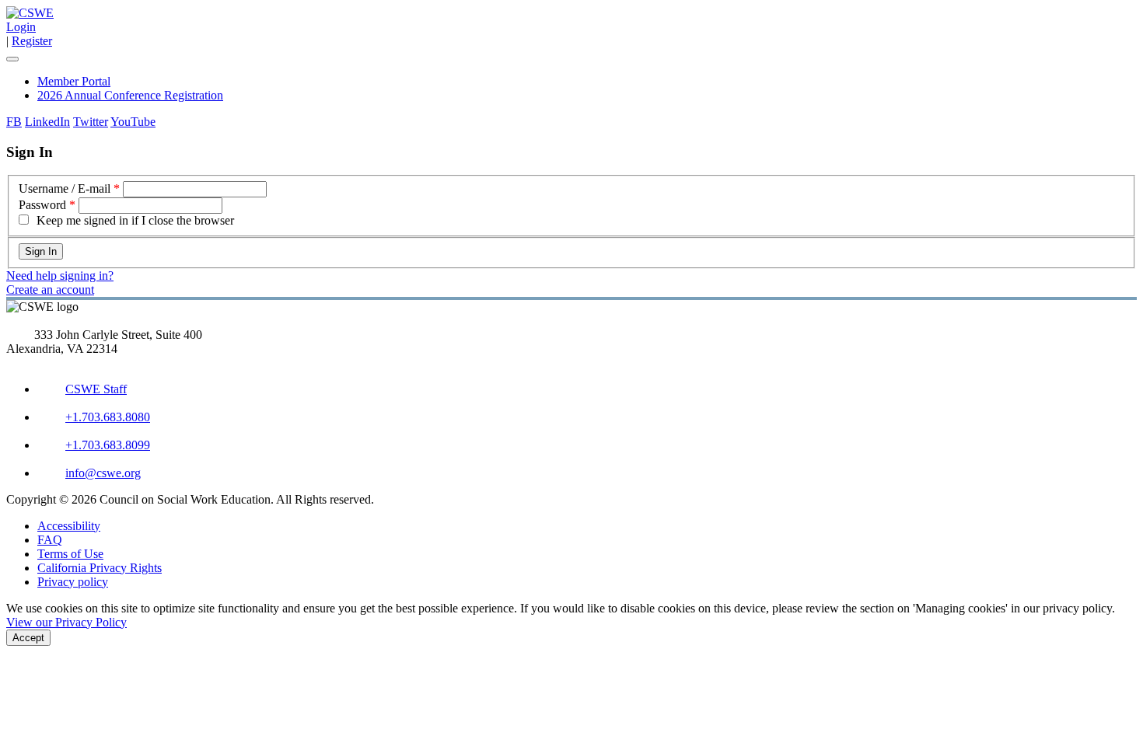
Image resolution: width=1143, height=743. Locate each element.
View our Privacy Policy (66, 622)
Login (21, 26)
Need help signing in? (60, 275)
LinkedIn (47, 121)
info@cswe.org (103, 473)
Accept (28, 638)
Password (42, 204)
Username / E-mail (64, 188)
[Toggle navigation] (12, 59)
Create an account (50, 289)
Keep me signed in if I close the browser (135, 220)
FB (14, 121)
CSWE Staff (96, 389)
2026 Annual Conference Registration (130, 95)
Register (32, 40)
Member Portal (73, 81)
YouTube (133, 121)
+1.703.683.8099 (107, 445)
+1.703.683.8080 (107, 417)
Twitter (90, 121)
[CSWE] (30, 12)
